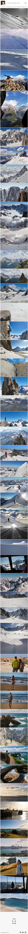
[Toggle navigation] (25, 3)
